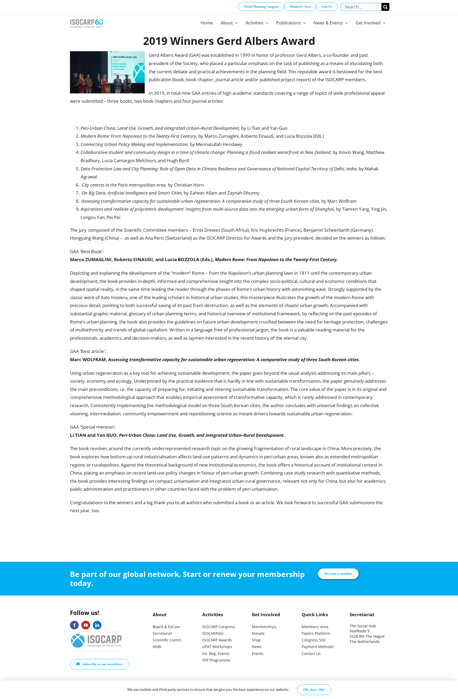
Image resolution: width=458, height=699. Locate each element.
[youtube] (85, 625)
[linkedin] (97, 625)
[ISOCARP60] (86, 18)
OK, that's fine (314, 690)
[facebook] (74, 625)
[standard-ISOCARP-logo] (96, 634)
